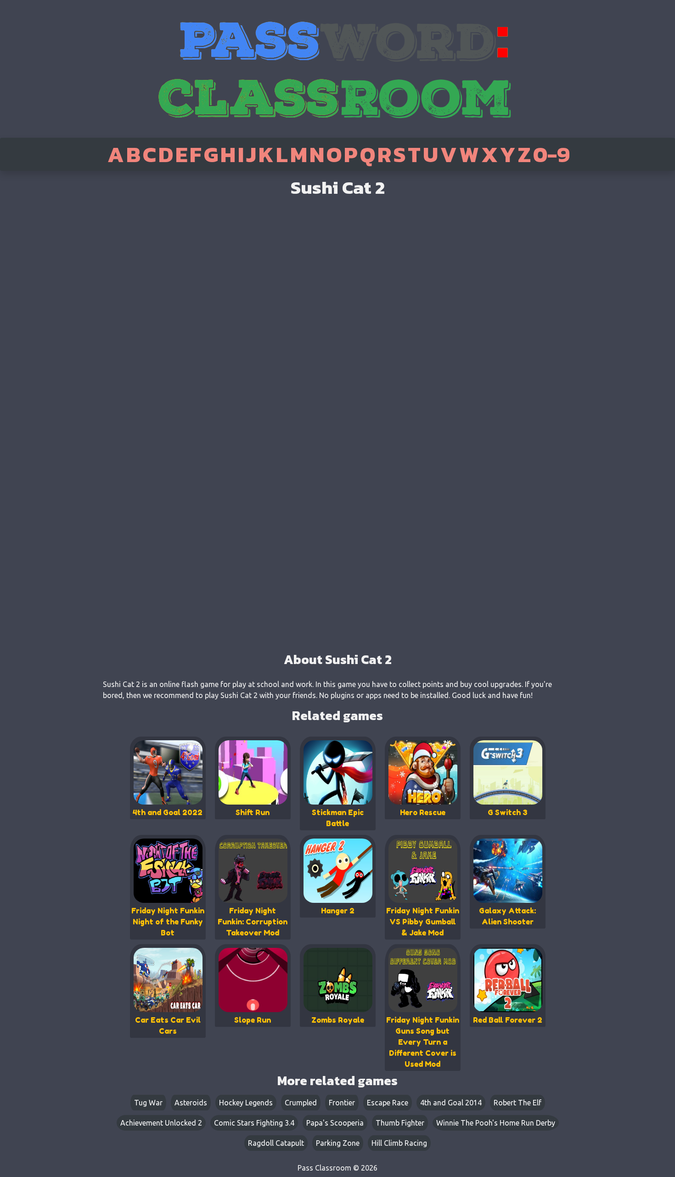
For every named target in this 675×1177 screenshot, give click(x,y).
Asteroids (190, 1102)
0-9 (551, 154)
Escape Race (387, 1102)
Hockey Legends (246, 1102)
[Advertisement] (38, 317)
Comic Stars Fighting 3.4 (254, 1123)
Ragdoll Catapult (276, 1143)
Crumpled (301, 1102)
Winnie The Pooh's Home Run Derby (495, 1123)
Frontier (342, 1102)
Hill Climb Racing (399, 1143)
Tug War (148, 1102)
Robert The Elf (517, 1102)
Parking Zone (338, 1143)
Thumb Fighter (400, 1123)
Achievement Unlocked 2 (161, 1123)
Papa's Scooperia (335, 1123)
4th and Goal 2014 (451, 1102)
